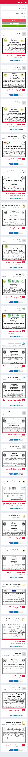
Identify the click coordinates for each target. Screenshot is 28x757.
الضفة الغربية (4, 35)
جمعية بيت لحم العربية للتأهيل (13, 619)
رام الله (3, 138)
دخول (14, 21)
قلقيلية (3, 276)
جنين (3, 517)
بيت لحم (3, 620)
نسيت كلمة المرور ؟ (13, 23)
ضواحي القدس (5, 655)
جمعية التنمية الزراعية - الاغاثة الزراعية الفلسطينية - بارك (12, 585)
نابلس (3, 448)
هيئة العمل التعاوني (16, 240)
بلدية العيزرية (18, 653)
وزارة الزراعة (18, 33)
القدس (3, 689)
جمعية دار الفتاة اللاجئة (15, 688)
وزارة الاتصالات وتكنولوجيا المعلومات (11, 205)
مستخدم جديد (13, 26)
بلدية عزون (18, 274)
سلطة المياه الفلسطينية (14, 343)
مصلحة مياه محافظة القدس (14, 136)
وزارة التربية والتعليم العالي (14, 481)
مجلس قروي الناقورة (15, 446)
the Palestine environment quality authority (13, 412)
